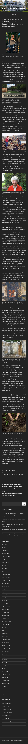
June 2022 (4, 663)
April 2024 (5, 601)
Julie (21, 472)
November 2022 (6, 648)
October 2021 (5, 686)
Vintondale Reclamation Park (9, 72)
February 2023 (6, 639)
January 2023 (5, 642)
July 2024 (4, 592)
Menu (14, 14)
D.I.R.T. (11, 106)
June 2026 (4, 544)
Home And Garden (6, 709)
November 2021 (6, 683)
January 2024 (5, 609)
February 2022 (6, 674)
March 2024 (5, 604)
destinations (15, 472)
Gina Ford (18, 277)
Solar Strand (5, 385)
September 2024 (6, 586)
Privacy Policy (5, 740)
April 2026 (5, 547)
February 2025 (6, 574)
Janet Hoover (18, 19)
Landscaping (5, 718)
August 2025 (5, 562)
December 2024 (6, 577)
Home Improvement (7, 712)
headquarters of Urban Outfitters (10, 78)
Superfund (17, 474)
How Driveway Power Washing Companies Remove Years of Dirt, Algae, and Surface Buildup (13, 515)
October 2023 (5, 618)
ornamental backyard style (17, 231)
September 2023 (6, 621)
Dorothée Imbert (11, 275)
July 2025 (4, 565)
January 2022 (5, 677)
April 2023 (5, 633)
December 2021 (6, 680)
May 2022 (4, 666)
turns (22, 474)
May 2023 (4, 630)
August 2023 (5, 624)
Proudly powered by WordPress (17, 740)
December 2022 (6, 645)
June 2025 (4, 568)
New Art (4, 724)
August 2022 (5, 657)
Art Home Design (6, 703)
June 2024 (4, 595)
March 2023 (5, 636)
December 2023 (6, 612)
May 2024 (4, 598)
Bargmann (7, 472)
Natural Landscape (7, 721)
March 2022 (5, 671)
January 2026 (5, 553)
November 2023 (6, 615)
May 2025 (4, 571)
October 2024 (5, 583)
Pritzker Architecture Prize (9, 204)
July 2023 (4, 627)
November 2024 (6, 580)
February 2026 (6, 550)
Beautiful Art (5, 706)
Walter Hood (15, 279)
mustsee (6, 474)
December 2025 (6, 556)
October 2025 (5, 559)
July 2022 (4, 660)
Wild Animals (5, 695)
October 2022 (5, 651)
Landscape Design (9, 470)
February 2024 (6, 606)
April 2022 (4, 668)
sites (11, 474)
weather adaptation (12, 240)
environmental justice (15, 241)
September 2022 (6, 654)
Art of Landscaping (13, 8)
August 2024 (5, 589)
